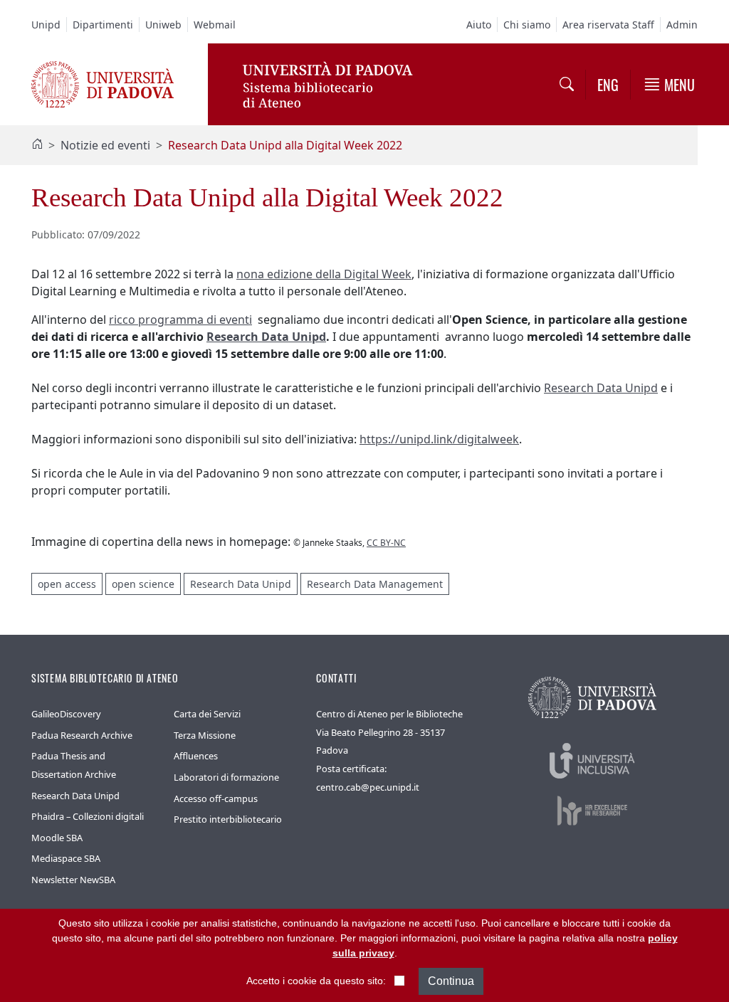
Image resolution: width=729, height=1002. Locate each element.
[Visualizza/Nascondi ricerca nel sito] (566, 83)
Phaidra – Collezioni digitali (87, 816)
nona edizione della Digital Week (323, 274)
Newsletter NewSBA (73, 879)
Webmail (215, 24)
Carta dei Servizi (207, 713)
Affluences (196, 755)
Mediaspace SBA (65, 858)
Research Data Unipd (266, 336)
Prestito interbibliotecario (228, 819)
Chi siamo (526, 24)
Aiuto (478, 24)
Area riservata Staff (608, 24)
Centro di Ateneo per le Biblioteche (389, 713)
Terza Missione (205, 735)
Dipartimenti (103, 24)
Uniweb (163, 24)
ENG (608, 84)
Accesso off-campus (216, 798)
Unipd (46, 24)
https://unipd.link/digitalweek (439, 439)
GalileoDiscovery (66, 713)
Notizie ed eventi (105, 145)
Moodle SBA (57, 837)
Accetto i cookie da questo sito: (316, 980)
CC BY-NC (386, 543)
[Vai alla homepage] (102, 83)
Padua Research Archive (81, 735)
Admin (682, 24)
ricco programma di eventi (180, 319)
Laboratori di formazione (226, 777)
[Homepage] (37, 145)
